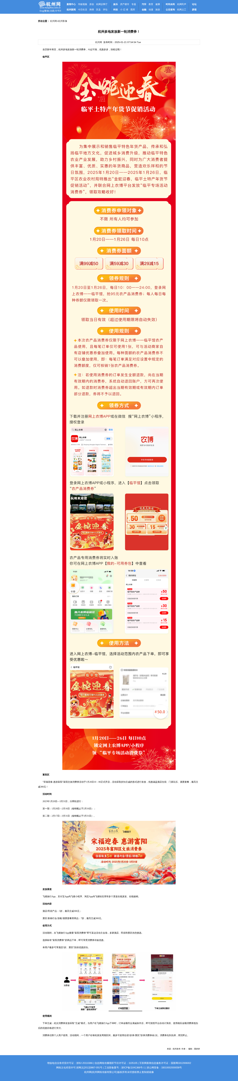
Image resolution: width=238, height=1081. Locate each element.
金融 (144, 9)
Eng (42, 11)
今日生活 (82, 9)
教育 (151, 4)
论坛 (194, 4)
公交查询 (170, 9)
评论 (105, 9)
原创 (91, 4)
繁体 (46, 11)
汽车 (144, 4)
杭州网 (53, 21)
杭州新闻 (71, 9)
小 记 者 (124, 9)
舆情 (91, 9)
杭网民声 (181, 4)
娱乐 (115, 4)
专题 (133, 4)
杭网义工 (181, 9)
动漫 (151, 9)
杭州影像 (62, 21)
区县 (98, 9)
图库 (132, 9)
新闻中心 (71, 4)
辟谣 (194, 9)
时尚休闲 (170, 4)
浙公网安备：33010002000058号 (164, 1067)
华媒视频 (82, 4)
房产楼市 (124, 4)
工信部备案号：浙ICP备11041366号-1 (124, 1067)
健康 (157, 4)
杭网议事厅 (102, 4)
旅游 (157, 9)
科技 (115, 9)
